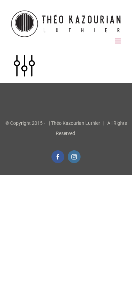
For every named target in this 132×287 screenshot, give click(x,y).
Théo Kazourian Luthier (75, 123)
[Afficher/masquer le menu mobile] (118, 41)
